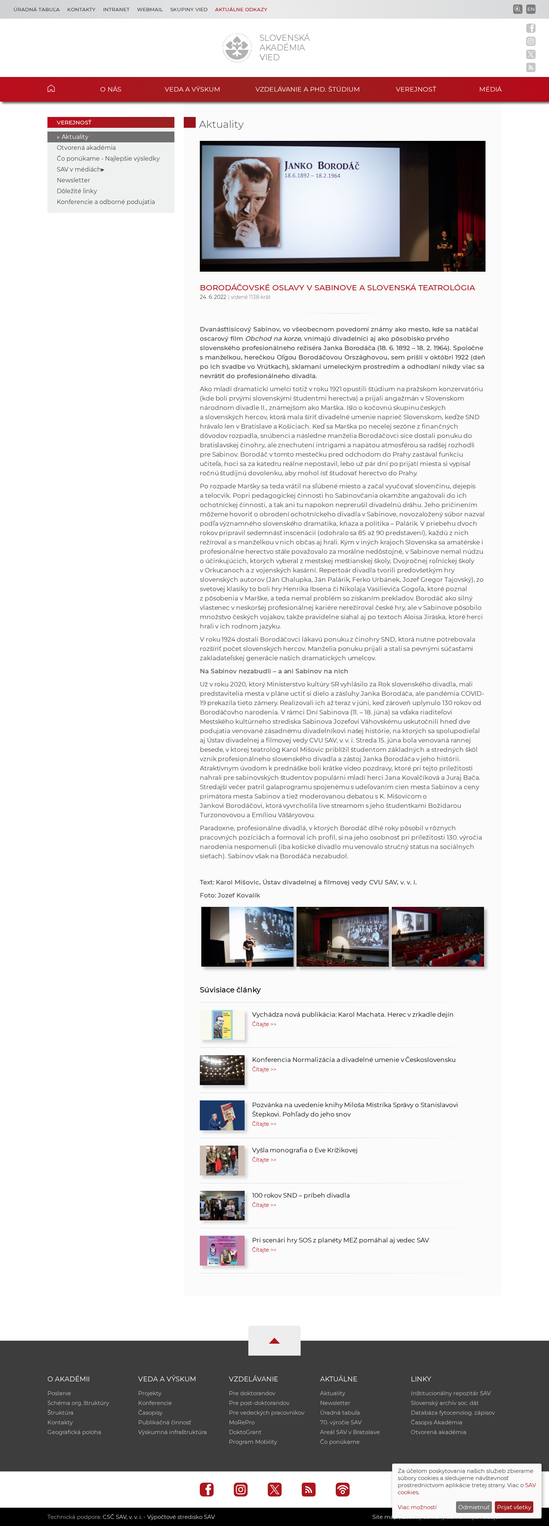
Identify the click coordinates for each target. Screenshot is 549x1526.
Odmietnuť (474, 1507)
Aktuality (75, 136)
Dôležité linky (77, 191)
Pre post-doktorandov (259, 1402)
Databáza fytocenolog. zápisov (453, 1412)
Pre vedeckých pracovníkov (266, 1412)
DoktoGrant (245, 1432)
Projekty (149, 1393)
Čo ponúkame (340, 1441)
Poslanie (59, 1393)
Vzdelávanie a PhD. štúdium (307, 89)
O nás (110, 89)
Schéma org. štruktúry (78, 1402)
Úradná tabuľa (36, 9)
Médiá (490, 89)
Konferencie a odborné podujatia (106, 202)
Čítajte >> (264, 1024)
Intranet (116, 9)
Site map (384, 1516)
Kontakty (81, 9)
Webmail (150, 9)
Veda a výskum (192, 89)
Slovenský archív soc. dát (445, 1402)
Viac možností (417, 1507)
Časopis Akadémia (436, 1422)
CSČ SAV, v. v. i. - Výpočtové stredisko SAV (159, 1516)
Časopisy (150, 1412)
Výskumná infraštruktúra (172, 1432)
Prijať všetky (514, 1507)
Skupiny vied (189, 9)
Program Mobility (253, 1441)
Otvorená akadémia (86, 147)
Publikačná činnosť (164, 1422)
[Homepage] (237, 48)
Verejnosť (416, 89)
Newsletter (73, 180)
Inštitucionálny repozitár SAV (451, 1393)
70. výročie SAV (341, 1422)
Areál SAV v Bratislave (350, 1432)
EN (531, 9)
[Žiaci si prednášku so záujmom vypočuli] (438, 935)
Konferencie (155, 1402)
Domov (62, 88)
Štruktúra (60, 1412)
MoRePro (242, 1422)
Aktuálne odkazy (241, 9)
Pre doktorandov (252, 1393)
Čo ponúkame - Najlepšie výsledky (108, 158)
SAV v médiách (79, 169)
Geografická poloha (74, 1432)
